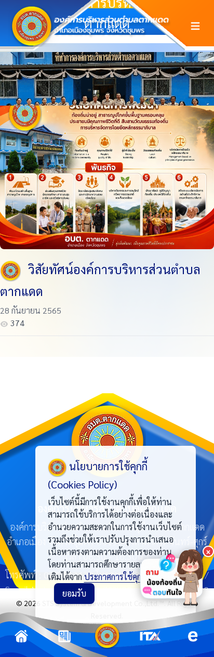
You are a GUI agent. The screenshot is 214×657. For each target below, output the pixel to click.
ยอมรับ (74, 593)
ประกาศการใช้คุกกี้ (114, 576)
